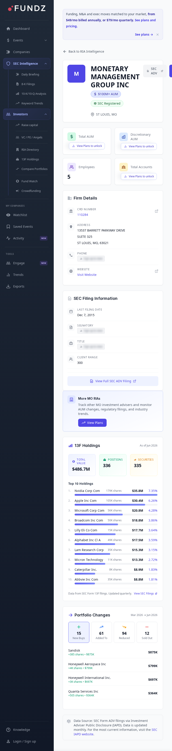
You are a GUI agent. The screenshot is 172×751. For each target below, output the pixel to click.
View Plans (95, 423)
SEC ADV (154, 71)
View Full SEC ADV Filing (113, 381)
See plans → (144, 34)
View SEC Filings (144, 593)
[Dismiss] (157, 34)
